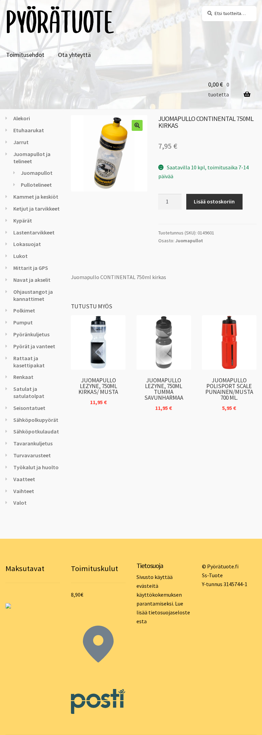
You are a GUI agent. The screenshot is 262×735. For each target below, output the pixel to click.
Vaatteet (24, 479)
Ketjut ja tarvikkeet (36, 208)
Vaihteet (23, 491)
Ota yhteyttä (74, 55)
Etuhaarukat (28, 130)
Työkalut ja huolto (36, 467)
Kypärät (22, 220)
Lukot (20, 255)
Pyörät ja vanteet (34, 346)
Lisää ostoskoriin (214, 201)
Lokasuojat (27, 244)
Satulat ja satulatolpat (28, 392)
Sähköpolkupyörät (35, 419)
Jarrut (21, 142)
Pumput (23, 322)
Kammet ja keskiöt (35, 196)
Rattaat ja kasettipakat (29, 362)
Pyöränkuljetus (31, 334)
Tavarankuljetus (33, 443)
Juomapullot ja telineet (31, 158)
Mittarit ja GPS (30, 267)
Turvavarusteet (32, 455)
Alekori (21, 118)
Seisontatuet (29, 407)
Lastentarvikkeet (34, 232)
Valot (20, 502)
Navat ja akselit (31, 279)
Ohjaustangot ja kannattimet (33, 295)
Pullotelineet (36, 184)
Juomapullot (189, 241)
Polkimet (24, 310)
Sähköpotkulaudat (36, 431)
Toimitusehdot (25, 55)
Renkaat (23, 376)
